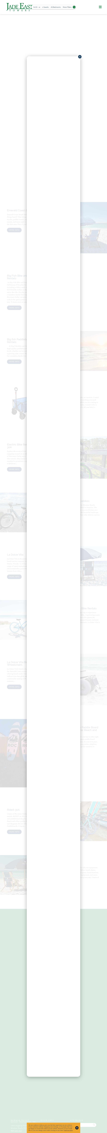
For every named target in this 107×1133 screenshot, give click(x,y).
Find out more (68, 1130)
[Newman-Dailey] (19, 7)
